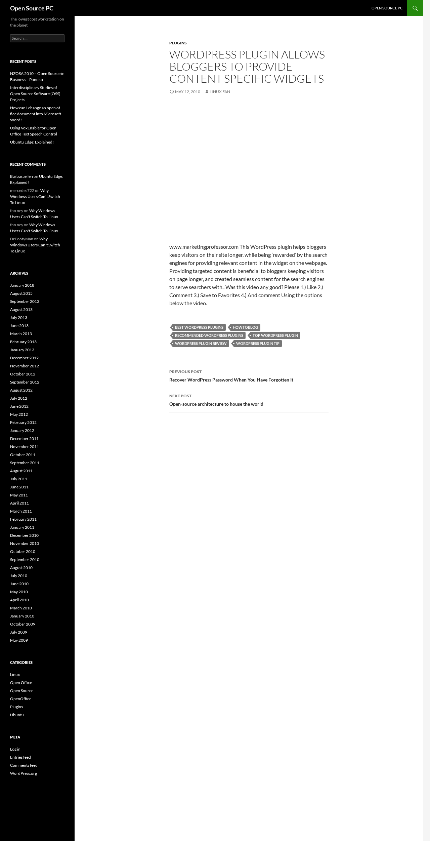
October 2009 (22, 624)
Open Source (21, 690)
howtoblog (245, 327)
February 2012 (23, 422)
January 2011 (22, 527)
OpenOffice (20, 698)
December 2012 (24, 357)
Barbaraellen (21, 176)
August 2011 (21, 470)
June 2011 (19, 486)
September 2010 (24, 559)
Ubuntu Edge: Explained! (32, 142)
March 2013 (21, 333)
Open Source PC (31, 8)
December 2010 (24, 535)
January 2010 (22, 615)
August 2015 (21, 293)
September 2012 (24, 382)
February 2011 (23, 519)
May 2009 (19, 640)
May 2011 (19, 494)
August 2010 (21, 567)
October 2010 (22, 551)
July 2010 (18, 575)
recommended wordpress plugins (209, 335)
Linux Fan (220, 91)
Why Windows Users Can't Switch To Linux (35, 196)
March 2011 (21, 511)
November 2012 (24, 365)
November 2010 (24, 543)
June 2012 (19, 406)
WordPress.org (23, 773)
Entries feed (20, 757)
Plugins (178, 42)
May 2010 (19, 591)
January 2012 (22, 430)
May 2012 (19, 414)
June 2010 (19, 583)
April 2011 (19, 503)
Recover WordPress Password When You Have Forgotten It (231, 376)
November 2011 (24, 446)
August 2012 (21, 390)
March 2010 (21, 607)
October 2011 (22, 454)
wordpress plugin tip (258, 343)
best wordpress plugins (199, 327)
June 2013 (19, 325)
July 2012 (18, 398)
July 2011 (18, 478)
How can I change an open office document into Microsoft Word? (35, 113)
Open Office (21, 682)
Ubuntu (17, 714)
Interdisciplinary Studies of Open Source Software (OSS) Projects (35, 93)
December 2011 (24, 438)
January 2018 (22, 285)
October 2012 (22, 373)
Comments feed (24, 765)
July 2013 (18, 317)
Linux (15, 674)
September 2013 (24, 301)
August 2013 (21, 309)
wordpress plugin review (201, 343)
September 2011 (24, 462)
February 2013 (23, 341)
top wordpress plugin (275, 335)
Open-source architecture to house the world (216, 400)
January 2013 (22, 349)
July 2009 (18, 632)
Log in (15, 749)
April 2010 (19, 599)
